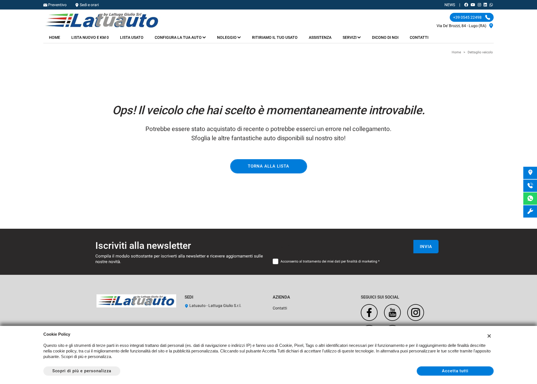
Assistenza (320, 37)
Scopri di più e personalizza (82, 370)
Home (54, 37)
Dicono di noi (385, 37)
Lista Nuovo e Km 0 (90, 37)
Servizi (350, 37)
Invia (426, 246)
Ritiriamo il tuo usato (275, 37)
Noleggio (227, 37)
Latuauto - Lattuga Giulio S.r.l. (215, 305)
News (449, 5)
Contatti (419, 37)
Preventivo (57, 5)
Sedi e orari (89, 5)
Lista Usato (131, 37)
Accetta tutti (455, 370)
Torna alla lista (268, 166)
